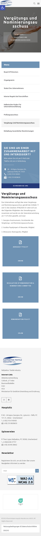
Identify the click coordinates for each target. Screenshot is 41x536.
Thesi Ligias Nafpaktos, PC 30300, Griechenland (20, 439)
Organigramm (9, 80)
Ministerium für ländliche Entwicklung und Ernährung (20, 391)
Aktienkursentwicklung (9, 378)
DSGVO (6, 530)
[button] (2, 7)
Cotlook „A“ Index (7, 380)
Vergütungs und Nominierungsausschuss (19, 123)
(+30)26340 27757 (9, 442)
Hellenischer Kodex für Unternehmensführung (12, 105)
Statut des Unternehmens (14, 88)
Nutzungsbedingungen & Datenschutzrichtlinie (20, 526)
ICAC (3, 386)
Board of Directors (11, 72)
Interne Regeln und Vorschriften (16, 96)
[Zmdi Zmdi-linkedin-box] (8, 399)
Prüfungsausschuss (11, 115)
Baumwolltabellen (7, 383)
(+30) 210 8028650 (13, 177)
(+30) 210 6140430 (13, 174)
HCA (3, 389)
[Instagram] (4, 399)
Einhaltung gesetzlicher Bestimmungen (19, 131)
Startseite (19, 34)
